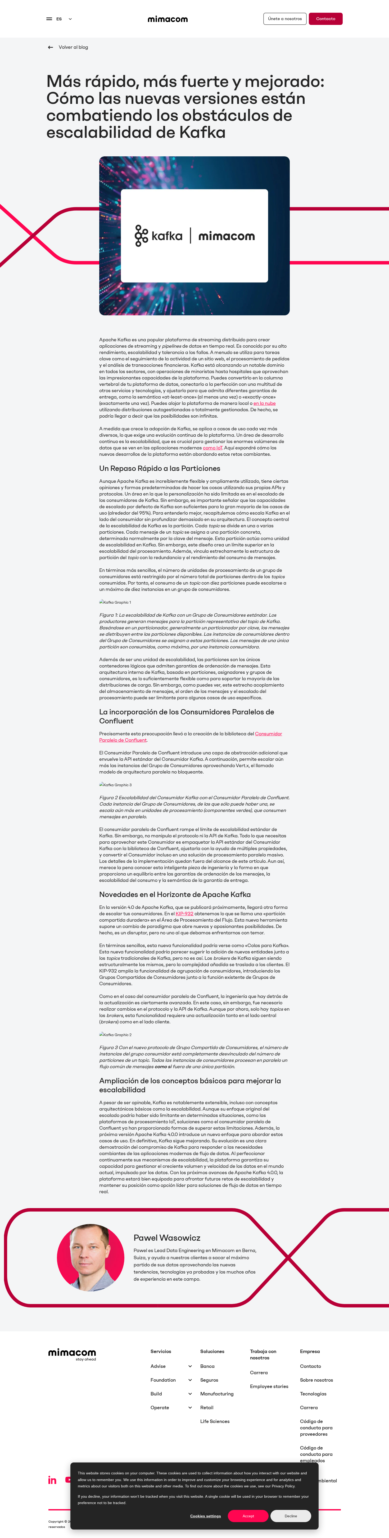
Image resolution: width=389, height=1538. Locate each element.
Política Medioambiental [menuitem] (318, 1477)
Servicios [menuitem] (161, 1351)
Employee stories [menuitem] (269, 1386)
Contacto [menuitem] (310, 1366)
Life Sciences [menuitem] (215, 1421)
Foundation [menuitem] (163, 1380)
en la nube (265, 403)
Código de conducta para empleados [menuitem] (316, 1454)
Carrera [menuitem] (259, 1373)
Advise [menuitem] (158, 1366)
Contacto (325, 18)
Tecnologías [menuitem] (313, 1394)
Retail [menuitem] (207, 1408)
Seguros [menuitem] (209, 1380)
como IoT (212, 448)
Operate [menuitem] (160, 1408)
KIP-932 (184, 914)
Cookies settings (205, 1516)
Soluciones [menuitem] (212, 1351)
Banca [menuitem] (207, 1366)
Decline (291, 1516)
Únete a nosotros (285, 18)
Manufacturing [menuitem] (217, 1394)
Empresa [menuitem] (310, 1351)
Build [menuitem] (156, 1394)
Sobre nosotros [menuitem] (316, 1380)
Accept (248, 1516)
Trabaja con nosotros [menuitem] (263, 1355)
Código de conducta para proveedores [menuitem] (316, 1427)
